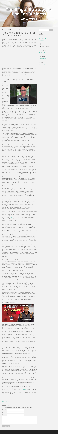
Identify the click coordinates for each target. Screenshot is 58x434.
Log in (40, 66)
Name (4, 409)
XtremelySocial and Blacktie (50, 431)
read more (12, 217)
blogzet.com (38, 431)
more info (25, 389)
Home (22, 29)
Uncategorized (42, 58)
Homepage (41, 40)
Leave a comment (14, 29)
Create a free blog (43, 36)
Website (4, 414)
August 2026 (42, 52)
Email (3, 412)
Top (4, 431)
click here (18, 244)
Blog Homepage (42, 38)
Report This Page (5, 401)
